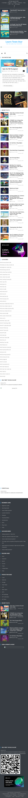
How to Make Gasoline (7, 308)
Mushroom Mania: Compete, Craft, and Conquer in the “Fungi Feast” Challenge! (17, 136)
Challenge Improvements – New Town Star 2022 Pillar (17, 18)
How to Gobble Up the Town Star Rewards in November (17, 235)
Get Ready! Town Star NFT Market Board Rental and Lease (18, 25)
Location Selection (6, 315)
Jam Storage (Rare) (14, 157)
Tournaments (5, 364)
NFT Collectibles (5, 325)
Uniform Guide (5, 374)
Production (20, 2)
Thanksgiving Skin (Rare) (16, 227)
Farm (3, 289)
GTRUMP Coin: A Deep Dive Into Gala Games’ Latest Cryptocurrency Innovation (16, 122)
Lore (3, 318)
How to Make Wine (6, 311)
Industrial (4, 313)
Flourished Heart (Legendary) (17, 150)
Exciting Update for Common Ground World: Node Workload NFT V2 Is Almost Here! (17, 197)
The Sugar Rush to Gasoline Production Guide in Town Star (14, 542)
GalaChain (4, 296)
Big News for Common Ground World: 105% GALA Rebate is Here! (16, 166)
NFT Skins (4, 330)
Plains (3, 340)
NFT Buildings (5, 323)
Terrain (3, 361)
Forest (3, 294)
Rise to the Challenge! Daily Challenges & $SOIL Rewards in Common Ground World (17, 174)
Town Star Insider (6, 369)
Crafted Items (5, 277)
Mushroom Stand (14, 188)
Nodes (3, 335)
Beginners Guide (5, 267)
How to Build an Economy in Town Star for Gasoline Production (13, 546)
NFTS (9, 4)
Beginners (10, 2)
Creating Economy (6, 279)
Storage (3, 359)
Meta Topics (4, 320)
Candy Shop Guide (6, 272)
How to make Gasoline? (7, 549)
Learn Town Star (14, 41)
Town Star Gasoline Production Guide (10, 536)
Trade (3, 371)
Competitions (5, 274)
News (25, 2)
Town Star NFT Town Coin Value (17, 10)
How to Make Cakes (6, 306)
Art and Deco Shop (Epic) (16, 143)
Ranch (3, 352)
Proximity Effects (5, 349)
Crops (3, 281)
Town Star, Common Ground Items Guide (17, 113)
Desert (3, 284)
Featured (4, 291)
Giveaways (4, 298)
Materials (4, 580)
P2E (12, 4)
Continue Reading (8, 85)
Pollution (4, 344)
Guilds (3, 301)
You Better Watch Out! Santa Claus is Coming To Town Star (17, 205)
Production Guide (6, 347)
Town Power (4, 366)
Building (15, 2)
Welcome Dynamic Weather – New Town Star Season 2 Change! (18, 32)
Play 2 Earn (4, 342)
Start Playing (17, 4)
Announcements (5, 262)
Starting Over (5, 357)
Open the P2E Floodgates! (10, 69)
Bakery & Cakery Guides (7, 264)
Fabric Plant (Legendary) (16, 220)
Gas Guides (5, 2)
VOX (3, 376)
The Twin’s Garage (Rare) (16, 127)
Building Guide (5, 269)
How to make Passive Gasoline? (8, 539)
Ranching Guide (5, 354)
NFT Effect (4, 327)
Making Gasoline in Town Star (8, 534)
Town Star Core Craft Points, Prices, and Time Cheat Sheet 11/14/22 (17, 213)
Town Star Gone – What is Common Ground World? (16, 181)
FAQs (3, 286)
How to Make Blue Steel (7, 303)
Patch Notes (4, 337)
